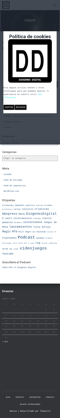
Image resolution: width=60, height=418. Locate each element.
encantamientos (23, 218)
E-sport (7, 218)
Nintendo (41, 232)
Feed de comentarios (15, 185)
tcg (37, 242)
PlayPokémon (9, 238)
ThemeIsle (45, 411)
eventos (47, 218)
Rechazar (20, 107)
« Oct (5, 341)
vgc (10, 249)
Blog (8, 397)
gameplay (7, 222)
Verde (5, 249)
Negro (28, 232)
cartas (17, 209)
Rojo (21, 243)
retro (15, 243)
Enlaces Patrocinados (30, 404)
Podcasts (50, 397)
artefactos (7, 209)
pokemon (40, 238)
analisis (30, 205)
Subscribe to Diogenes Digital (19, 267)
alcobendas (8, 205)
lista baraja (42, 227)
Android (39, 205)
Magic (6, 231)
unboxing (53, 243)
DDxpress (9, 214)
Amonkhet (19, 205)
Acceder (8, 174)
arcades (48, 205)
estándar (37, 218)
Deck (21, 214)
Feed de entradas (13, 180)
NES (34, 232)
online (50, 232)
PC (55, 232)
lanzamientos (20, 226)
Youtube (7, 253)
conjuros (27, 209)
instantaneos (32, 222)
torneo (44, 243)
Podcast (26, 237)
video (15, 249)
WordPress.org (11, 191)
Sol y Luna (29, 243)
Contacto (20, 397)
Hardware (18, 222)
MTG (14, 231)
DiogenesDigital (41, 214)
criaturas (42, 209)
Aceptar (9, 107)
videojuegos (33, 248)
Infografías (34, 397)
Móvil (21, 232)
